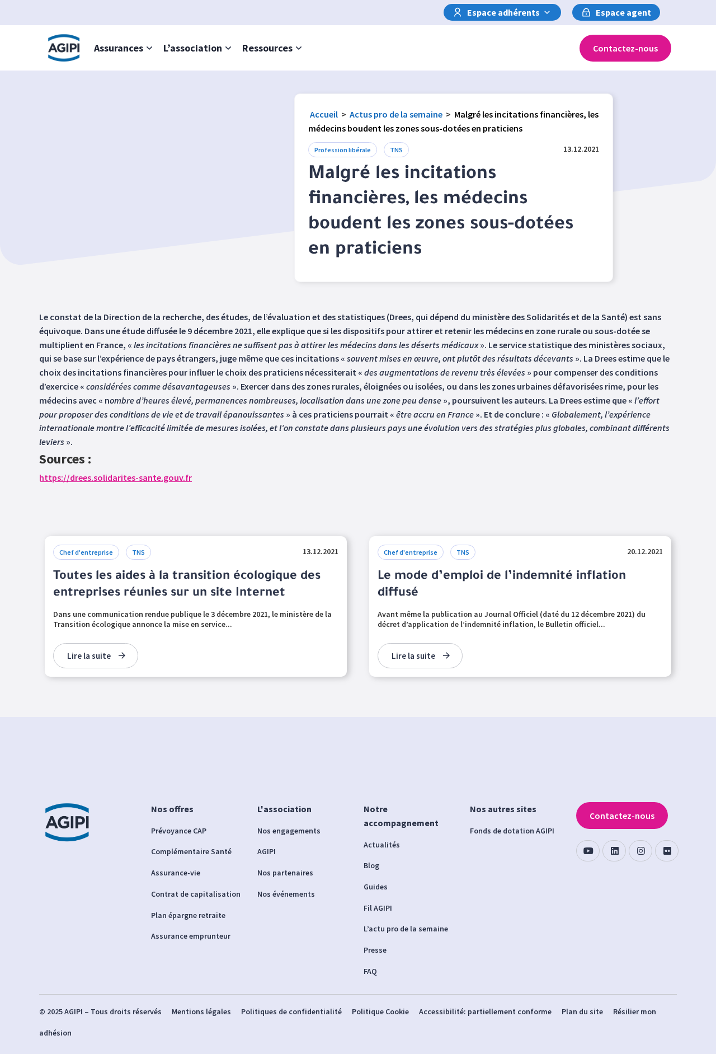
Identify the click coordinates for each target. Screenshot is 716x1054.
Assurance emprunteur (190, 936)
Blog (371, 865)
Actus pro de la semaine (396, 114)
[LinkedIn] (614, 850)
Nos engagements (289, 831)
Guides (376, 887)
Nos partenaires (285, 873)
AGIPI (266, 851)
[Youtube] (588, 850)
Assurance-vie (175, 873)
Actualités (382, 845)
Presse (375, 950)
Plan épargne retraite (188, 915)
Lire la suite (89, 655)
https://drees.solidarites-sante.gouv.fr (115, 477)
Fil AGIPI (378, 908)
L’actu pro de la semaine (406, 929)
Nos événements (286, 894)
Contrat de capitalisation (196, 894)
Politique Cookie (380, 1011)
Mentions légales (201, 1011)
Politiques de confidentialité (291, 1011)
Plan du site (582, 1011)
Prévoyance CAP (178, 831)
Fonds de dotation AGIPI (512, 831)
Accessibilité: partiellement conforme (485, 1011)
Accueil (324, 114)
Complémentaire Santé (191, 851)
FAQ (370, 971)
